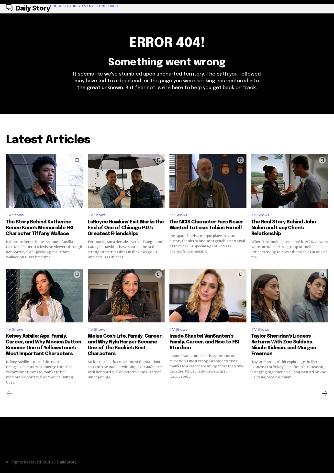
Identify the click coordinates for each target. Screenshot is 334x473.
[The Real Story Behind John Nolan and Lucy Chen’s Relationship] (289, 181)
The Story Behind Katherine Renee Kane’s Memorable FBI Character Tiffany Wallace (39, 228)
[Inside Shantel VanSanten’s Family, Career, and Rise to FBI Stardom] (207, 295)
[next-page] (324, 393)
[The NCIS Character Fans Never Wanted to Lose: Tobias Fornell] (207, 181)
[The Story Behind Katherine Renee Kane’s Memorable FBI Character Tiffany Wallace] (44, 181)
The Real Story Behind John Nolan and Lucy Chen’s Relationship (283, 228)
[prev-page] (9, 393)
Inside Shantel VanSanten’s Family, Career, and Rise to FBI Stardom (204, 342)
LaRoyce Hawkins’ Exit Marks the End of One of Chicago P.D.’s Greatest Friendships (126, 228)
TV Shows (15, 215)
